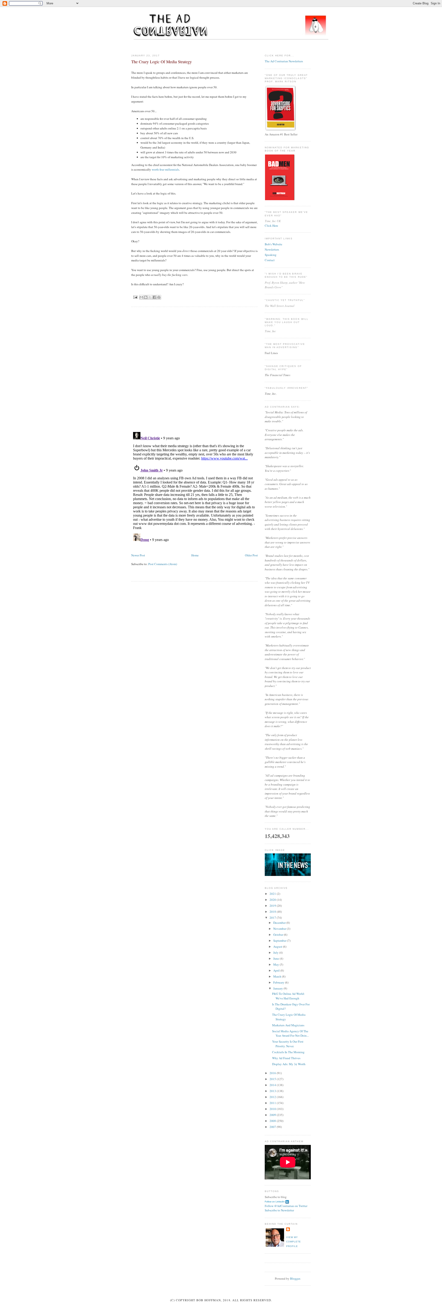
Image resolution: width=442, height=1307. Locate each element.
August (278, 946)
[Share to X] (150, 297)
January (278, 988)
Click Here (271, 225)
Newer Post (138, 555)
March (277, 976)
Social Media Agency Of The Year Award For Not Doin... (290, 1033)
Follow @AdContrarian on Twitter (286, 1206)
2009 (273, 1115)
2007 (273, 1127)
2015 (273, 1079)
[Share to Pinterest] (159, 297)
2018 (273, 911)
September (280, 940)
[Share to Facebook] (154, 297)
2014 (273, 1085)
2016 (273, 1073)
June (276, 958)
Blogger (295, 1278)
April (276, 970)
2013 (273, 1091)
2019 (273, 906)
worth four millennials (165, 169)
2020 (273, 900)
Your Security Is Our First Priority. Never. (287, 1043)
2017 (273, 917)
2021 (273, 894)
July (276, 952)
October (278, 934)
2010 (273, 1109)
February (279, 982)
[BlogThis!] (145, 297)
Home (195, 555)
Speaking (270, 255)
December (279, 923)
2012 (273, 1097)
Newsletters (272, 249)
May (276, 964)
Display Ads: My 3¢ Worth (288, 1064)
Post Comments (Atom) (162, 564)
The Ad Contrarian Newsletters (284, 61)
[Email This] (141, 297)
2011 (273, 1103)
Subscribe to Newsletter (279, 1210)
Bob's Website (273, 244)
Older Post (251, 555)
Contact (270, 260)
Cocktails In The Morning (288, 1052)
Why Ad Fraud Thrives (286, 1058)
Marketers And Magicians (288, 1025)
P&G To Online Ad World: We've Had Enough (288, 996)
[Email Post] (135, 297)
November (280, 929)
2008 (273, 1121)
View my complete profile (293, 1241)
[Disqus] (194, 369)
